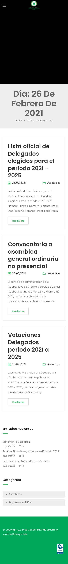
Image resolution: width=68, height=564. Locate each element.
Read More (18, 221)
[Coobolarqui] (34, 6)
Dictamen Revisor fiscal (16, 442)
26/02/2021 (19, 183)
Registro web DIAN (20, 502)
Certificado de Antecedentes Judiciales (26, 461)
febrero (41, 121)
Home (19, 121)
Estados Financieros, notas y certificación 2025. (31, 451)
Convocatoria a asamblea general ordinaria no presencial (33, 255)
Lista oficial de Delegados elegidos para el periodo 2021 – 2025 (31, 160)
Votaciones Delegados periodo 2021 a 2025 (28, 346)
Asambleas (53, 183)
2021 (29, 121)
